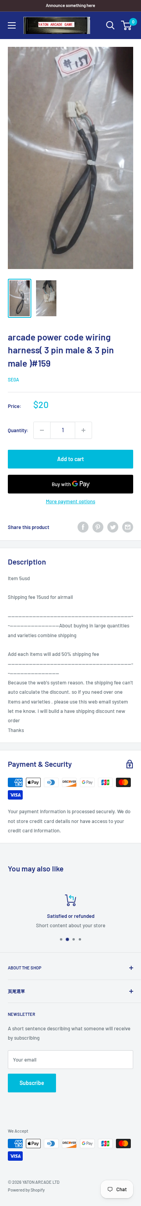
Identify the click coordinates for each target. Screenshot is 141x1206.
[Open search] (110, 25)
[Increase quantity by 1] (83, 430)
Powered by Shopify (26, 1189)
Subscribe (32, 1083)
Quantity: (18, 430)
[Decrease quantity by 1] (42, 430)
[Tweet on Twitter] (112, 527)
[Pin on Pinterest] (97, 527)
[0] (127, 25)
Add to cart (70, 459)
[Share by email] (127, 527)
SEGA (13, 379)
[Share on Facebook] (83, 527)
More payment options (70, 501)
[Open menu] (12, 25)
